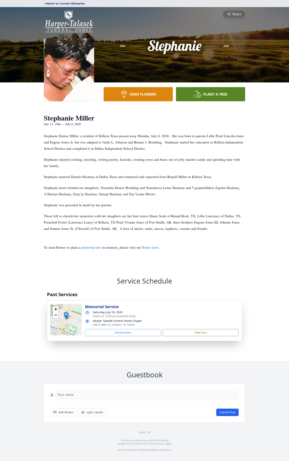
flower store (150, 247)
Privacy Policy (133, 443)
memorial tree (91, 247)
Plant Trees (201, 332)
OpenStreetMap (148, 450)
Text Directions (123, 332)
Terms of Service (155, 443)
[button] (66, 316)
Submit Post (227, 412)
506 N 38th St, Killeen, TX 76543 (113, 325)
